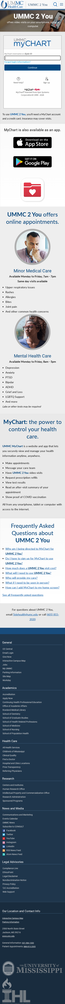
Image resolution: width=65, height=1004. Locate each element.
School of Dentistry (11, 714)
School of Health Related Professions (20, 722)
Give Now (7, 657)
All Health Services (11, 747)
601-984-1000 (28, 943)
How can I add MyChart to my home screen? (32, 587)
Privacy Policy (9, 884)
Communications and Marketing (18, 815)
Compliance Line (10, 868)
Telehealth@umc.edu (25, 614)
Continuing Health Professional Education (22, 702)
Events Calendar (10, 819)
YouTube (10, 838)
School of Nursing (11, 729)
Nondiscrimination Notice (14, 880)
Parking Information (12, 672)
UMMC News (9, 823)
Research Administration (14, 797)
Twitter (9, 834)
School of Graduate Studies (15, 718)
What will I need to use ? (28, 573)
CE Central (7, 649)
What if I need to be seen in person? (27, 582)
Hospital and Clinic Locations (16, 763)
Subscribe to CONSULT (13, 826)
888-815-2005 (30, 946)
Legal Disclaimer (10, 876)
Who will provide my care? (21, 578)
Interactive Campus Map (14, 661)
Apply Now (8, 698)
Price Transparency (12, 767)
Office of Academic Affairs (15, 706)
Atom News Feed (13, 854)
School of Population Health (16, 733)
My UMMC (7, 668)
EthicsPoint (8, 872)
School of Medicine (11, 726)
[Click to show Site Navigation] (61, 4)
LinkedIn (9, 846)
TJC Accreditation (11, 888)
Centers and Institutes (13, 785)
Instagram (10, 842)
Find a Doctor (9, 759)
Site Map (7, 676)
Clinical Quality (9, 755)
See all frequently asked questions (22, 595)
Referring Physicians (12, 771)
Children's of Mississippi (13, 751)
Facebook (10, 830)
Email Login (8, 653)
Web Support (9, 892)
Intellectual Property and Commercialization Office (26, 793)
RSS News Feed (13, 850)
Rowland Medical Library (14, 710)
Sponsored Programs (13, 801)
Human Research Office (14, 789)
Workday (7, 680)
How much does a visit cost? (30, 568)
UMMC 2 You (37, 5)
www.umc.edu (8, 936)
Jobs (5, 665)
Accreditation (9, 694)
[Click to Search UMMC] (55, 4)
